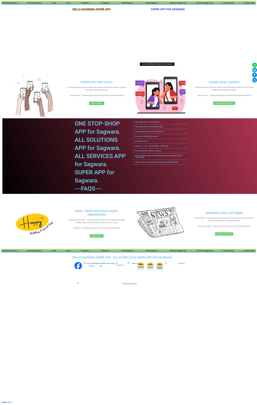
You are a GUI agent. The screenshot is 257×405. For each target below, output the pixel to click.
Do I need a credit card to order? (146, 136)
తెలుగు (10, 402)
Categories (85, 3)
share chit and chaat (97, 82)
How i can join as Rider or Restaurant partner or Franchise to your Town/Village (158, 156)
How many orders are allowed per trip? (149, 127)
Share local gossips (224, 82)
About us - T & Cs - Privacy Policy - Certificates (152, 146)
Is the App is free (141, 141)
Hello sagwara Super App (91, 9)
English (4, 402)
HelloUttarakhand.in (10, 3)
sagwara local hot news (224, 213)
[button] (159, 122)
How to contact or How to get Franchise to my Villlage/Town (156, 162)
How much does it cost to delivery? (147, 122)
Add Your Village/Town (178, 3)
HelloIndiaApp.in (127, 3)
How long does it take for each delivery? (149, 131)
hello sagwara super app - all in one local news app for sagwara (122, 257)
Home (54, 3)
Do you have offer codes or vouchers (148, 151)
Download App (228, 3)
